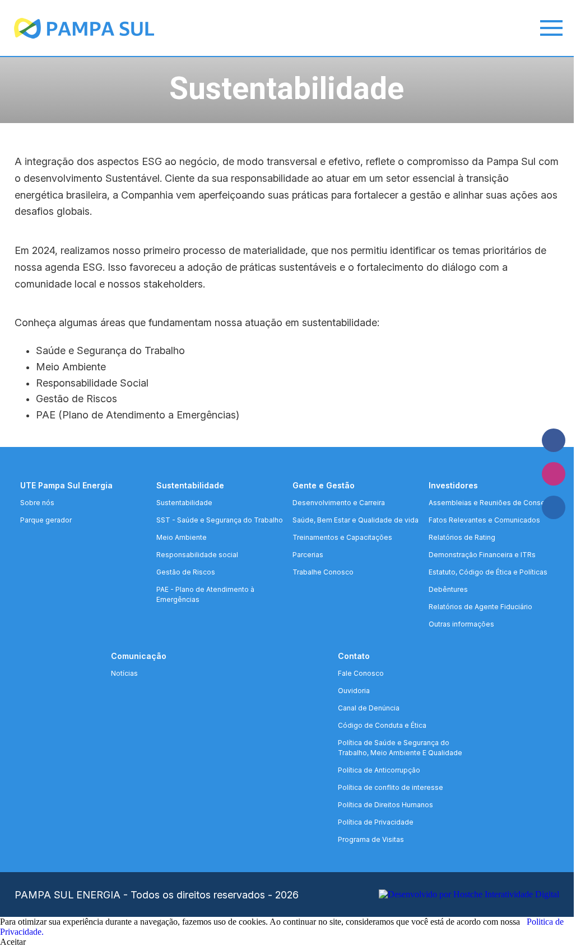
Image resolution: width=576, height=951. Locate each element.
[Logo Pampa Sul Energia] (70, 28)
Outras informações (461, 624)
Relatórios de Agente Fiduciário (480, 606)
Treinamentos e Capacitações (342, 537)
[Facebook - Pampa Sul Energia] (553, 440)
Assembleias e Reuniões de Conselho (492, 502)
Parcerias (307, 554)
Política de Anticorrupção (379, 770)
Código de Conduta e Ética (382, 725)
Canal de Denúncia (369, 708)
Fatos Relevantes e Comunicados (484, 520)
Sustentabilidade (184, 502)
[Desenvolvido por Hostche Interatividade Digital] (469, 894)
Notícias (124, 673)
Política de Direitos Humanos (385, 805)
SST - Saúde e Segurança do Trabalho (219, 520)
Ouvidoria (354, 690)
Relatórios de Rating (462, 537)
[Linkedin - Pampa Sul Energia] (553, 507)
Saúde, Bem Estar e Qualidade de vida (355, 520)
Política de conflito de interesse (390, 787)
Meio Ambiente (181, 537)
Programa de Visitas (371, 839)
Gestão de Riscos (185, 572)
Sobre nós (37, 502)
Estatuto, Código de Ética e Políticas (488, 572)
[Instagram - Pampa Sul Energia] (553, 474)
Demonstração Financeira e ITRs (482, 554)
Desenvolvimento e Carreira (338, 502)
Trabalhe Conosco (323, 572)
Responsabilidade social (197, 554)
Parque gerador (46, 520)
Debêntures (448, 589)
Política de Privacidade (376, 822)
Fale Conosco (361, 673)
